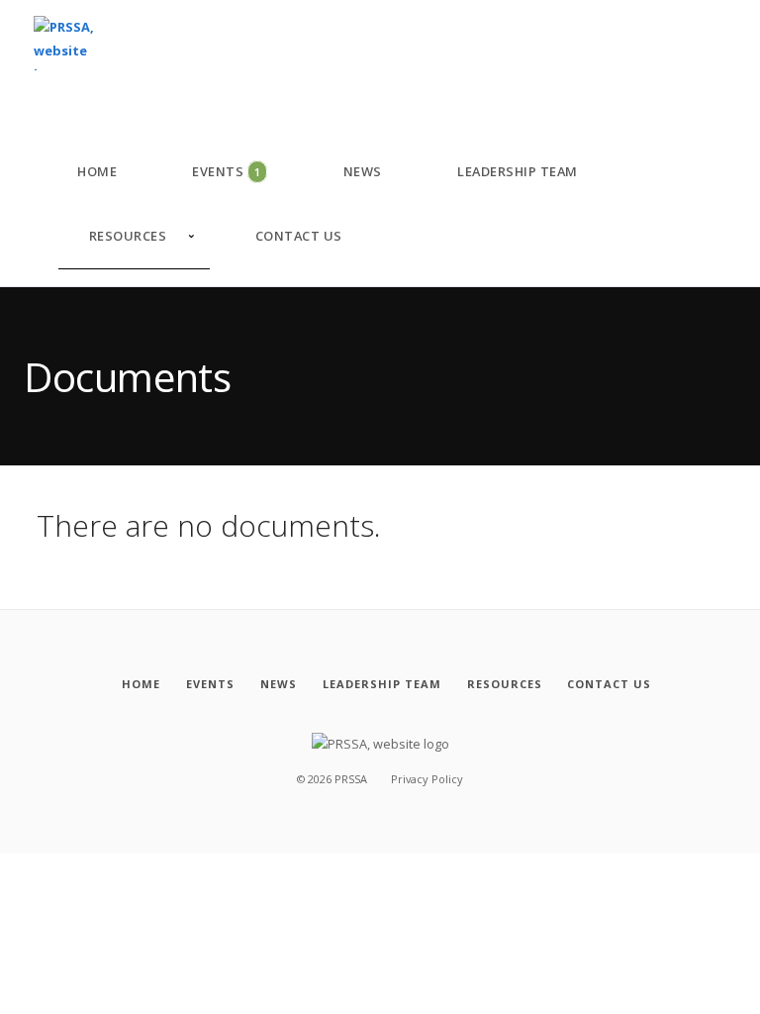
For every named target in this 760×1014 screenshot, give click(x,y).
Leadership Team (517, 171)
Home (97, 171)
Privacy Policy (427, 778)
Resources (128, 236)
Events (226, 171)
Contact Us (298, 236)
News (362, 171)
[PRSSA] (71, 44)
